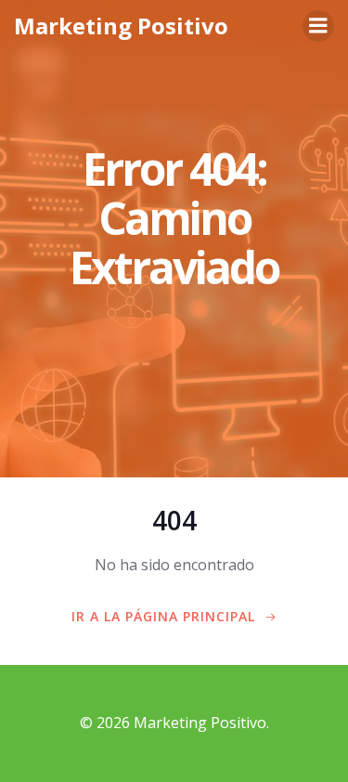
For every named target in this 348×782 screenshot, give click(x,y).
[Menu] (318, 26)
